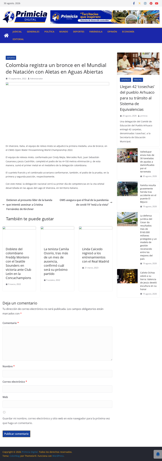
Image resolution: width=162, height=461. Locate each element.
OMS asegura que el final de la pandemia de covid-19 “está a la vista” (84, 202)
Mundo (63, 31)
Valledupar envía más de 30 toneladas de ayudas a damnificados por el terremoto (147, 161)
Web (5, 397)
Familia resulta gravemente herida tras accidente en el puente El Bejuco (148, 193)
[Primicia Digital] (6, 35)
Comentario (11, 323)
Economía (128, 31)
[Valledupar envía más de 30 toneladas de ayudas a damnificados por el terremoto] (127, 164)
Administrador (36, 78)
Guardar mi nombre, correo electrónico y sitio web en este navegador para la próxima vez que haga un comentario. (56, 421)
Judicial (17, 31)
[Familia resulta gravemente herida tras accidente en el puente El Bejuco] (127, 196)
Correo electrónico (15, 381)
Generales (33, 31)
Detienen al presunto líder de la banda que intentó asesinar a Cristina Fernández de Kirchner (29, 204)
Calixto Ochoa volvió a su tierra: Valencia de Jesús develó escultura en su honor (148, 281)
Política (49, 31)
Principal (138, 80)
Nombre (9, 366)
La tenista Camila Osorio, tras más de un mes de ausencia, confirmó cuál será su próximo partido (56, 261)
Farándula (95, 31)
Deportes (78, 31)
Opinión (112, 31)
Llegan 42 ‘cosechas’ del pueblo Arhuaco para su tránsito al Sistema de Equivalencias (137, 98)
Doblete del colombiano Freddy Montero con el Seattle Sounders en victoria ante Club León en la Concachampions (18, 263)
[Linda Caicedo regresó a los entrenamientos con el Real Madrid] (95, 228)
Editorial (18, 39)
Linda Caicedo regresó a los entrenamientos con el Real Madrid (95, 255)
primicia (143, 115)
